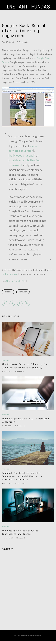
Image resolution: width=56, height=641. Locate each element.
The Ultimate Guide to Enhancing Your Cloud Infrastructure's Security (25, 366)
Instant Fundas (28, 6)
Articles (5, 360)
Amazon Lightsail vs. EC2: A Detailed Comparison (25, 420)
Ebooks (8, 292)
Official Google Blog (16, 281)
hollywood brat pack (22, 155)
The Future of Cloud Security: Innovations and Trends (21, 532)
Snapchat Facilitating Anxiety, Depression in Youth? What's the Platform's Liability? (22, 476)
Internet (23, 292)
